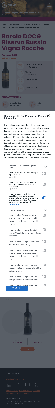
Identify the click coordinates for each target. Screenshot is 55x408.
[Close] (49, 116)
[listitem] (27, 167)
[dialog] (27, 204)
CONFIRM (16, 288)
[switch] (44, 173)
